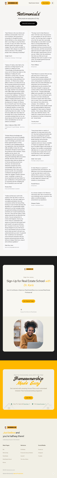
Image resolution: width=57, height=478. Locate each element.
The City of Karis (24, 459)
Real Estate (5, 456)
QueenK (22, 456)
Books (4, 462)
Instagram (40, 452)
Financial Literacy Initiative (27, 452)
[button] (52, 3)
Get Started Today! (28, 301)
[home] (11, 3)
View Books (46, 3)
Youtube (40, 456)
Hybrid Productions (18, 473)
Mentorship (5, 452)
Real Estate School (34, 3)
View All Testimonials (28, 23)
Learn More (28, 398)
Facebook (40, 449)
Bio (3, 449)
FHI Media (23, 449)
